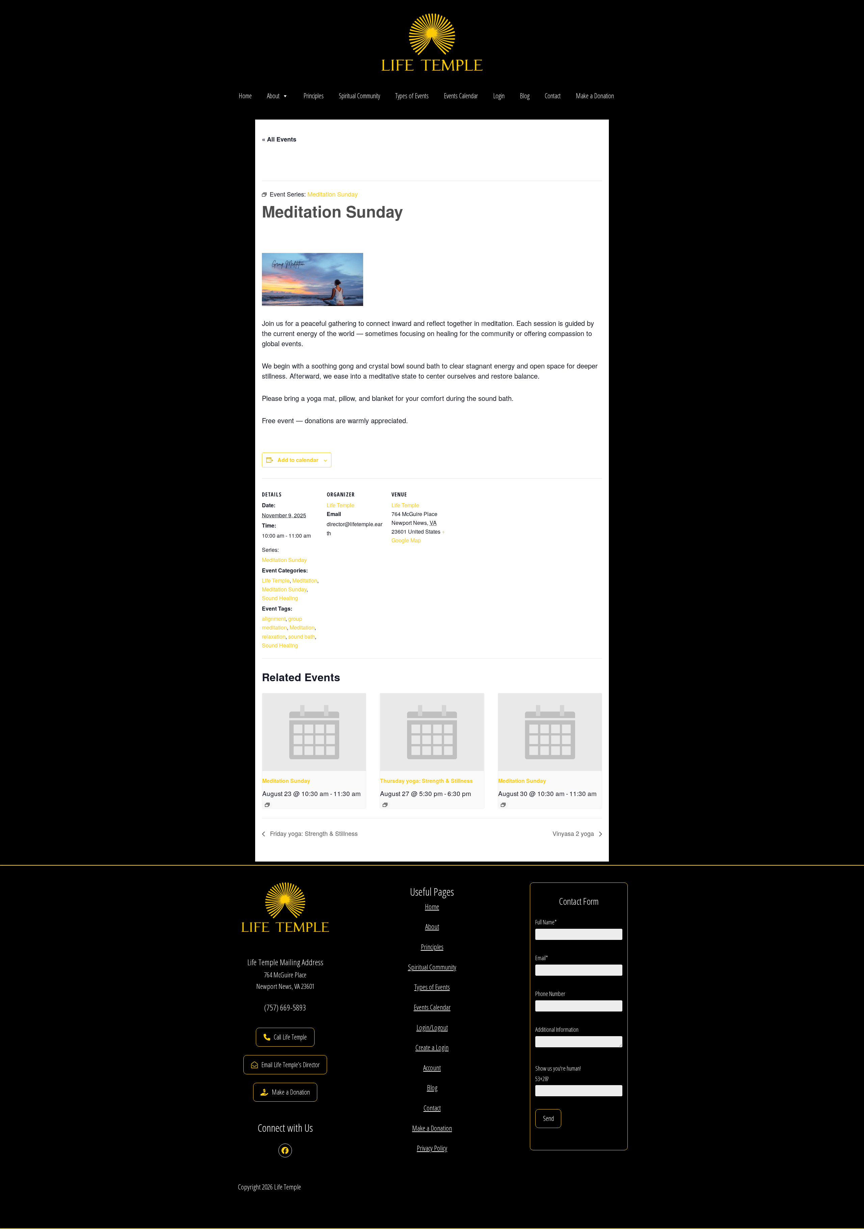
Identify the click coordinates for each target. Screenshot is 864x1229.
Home (245, 95)
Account (432, 1067)
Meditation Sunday (284, 560)
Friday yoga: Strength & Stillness (313, 833)
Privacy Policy (432, 1148)
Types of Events (412, 95)
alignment (274, 618)
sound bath (301, 636)
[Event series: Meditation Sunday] (267, 805)
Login (499, 95)
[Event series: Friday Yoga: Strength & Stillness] (385, 805)
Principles (313, 95)
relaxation (274, 636)
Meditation (304, 580)
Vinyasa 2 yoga (574, 833)
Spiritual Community (359, 95)
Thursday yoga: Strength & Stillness (426, 781)
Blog (525, 95)
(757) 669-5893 (285, 1007)
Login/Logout (432, 1027)
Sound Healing (280, 598)
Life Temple (276, 580)
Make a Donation (595, 95)
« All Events (279, 139)
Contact (553, 95)
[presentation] (314, 732)
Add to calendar (297, 460)
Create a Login (432, 1047)
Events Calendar (461, 95)
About (273, 95)
